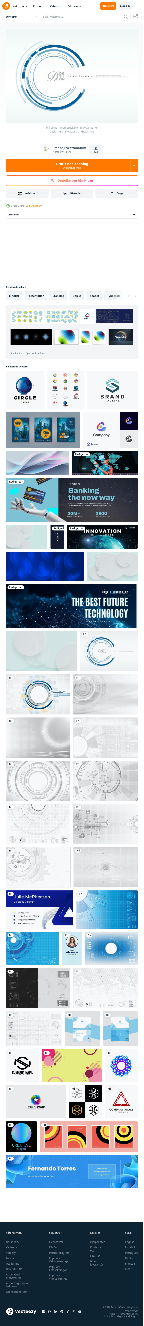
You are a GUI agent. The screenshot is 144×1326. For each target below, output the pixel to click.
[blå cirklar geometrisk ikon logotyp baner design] (109, 649)
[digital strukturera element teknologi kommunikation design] (107, 907)
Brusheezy (12, 1240)
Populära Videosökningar (58, 1275)
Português (128, 1251)
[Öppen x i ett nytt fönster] (73, 1309)
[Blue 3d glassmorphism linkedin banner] (72, 1169)
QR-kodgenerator (17, 1290)
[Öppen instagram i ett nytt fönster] (49, 1309)
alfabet (94, 294)
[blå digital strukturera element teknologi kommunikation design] (111, 946)
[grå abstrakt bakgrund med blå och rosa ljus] (37, 461)
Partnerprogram (58, 1251)
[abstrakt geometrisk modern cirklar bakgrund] (72, 1063)
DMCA (52, 1245)
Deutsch (127, 1256)
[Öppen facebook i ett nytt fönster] (43, 1309)
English (127, 1240)
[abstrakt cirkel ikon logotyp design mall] (25, 388)
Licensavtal (55, 1240)
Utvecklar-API (14, 1267)
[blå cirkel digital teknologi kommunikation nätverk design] (32, 946)
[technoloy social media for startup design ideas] (105, 461)
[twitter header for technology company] (102, 535)
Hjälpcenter (95, 1240)
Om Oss (93, 1254)
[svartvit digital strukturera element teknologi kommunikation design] (38, 986)
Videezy (11, 1251)
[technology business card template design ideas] (57, 535)
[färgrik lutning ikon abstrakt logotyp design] (121, 1063)
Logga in (125, 5)
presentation (36, 294)
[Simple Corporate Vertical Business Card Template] (72, 946)
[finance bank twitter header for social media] (72, 498)
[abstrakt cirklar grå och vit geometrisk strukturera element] (105, 735)
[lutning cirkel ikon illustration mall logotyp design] (36, 1099)
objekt (77, 294)
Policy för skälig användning (116, 1314)
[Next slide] (129, 293)
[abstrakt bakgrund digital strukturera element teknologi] (34, 1026)
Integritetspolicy (126, 1312)
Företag (11, 1256)
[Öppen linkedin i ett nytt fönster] (55, 1309)
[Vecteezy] (6, 6)
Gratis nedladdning (72, 165)
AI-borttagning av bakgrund (17, 1282)
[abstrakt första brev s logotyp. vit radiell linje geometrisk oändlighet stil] (22, 1063)
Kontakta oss (93, 1247)
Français (127, 1261)
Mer (124, 1267)
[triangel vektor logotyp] (121, 1099)
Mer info (14, 212)
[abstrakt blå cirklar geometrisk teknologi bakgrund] (38, 692)
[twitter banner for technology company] (72, 604)
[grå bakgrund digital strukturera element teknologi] (38, 822)
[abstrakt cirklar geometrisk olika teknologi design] (105, 692)
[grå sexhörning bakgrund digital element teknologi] (105, 986)
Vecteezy (11, 1245)
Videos (54, 6)
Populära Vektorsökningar (58, 1257)
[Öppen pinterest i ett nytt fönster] (61, 1309)
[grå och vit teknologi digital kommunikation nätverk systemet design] (106, 865)
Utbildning (13, 1261)
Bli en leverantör (94, 1261)
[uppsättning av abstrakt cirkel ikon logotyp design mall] (65, 388)
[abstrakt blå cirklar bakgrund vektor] (45, 564)
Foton (37, 6)
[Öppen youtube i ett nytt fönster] (79, 1309)
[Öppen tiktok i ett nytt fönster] (67, 1309)
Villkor (110, 1312)
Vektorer (18, 6)
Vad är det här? (34, 205)
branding (58, 294)
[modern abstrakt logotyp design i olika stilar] (85, 1099)
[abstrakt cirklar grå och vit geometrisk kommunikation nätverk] (38, 735)
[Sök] (126, 16)
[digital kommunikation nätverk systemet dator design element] (105, 822)
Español (127, 1245)
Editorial (73, 6)
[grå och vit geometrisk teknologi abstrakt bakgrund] (38, 779)
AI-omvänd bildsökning (13, 1274)
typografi (113, 294)
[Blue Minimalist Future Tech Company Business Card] (39, 907)
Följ (96, 151)
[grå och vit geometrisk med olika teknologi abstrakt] (105, 779)
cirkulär (14, 294)
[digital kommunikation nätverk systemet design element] (38, 865)
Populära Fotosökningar (57, 1266)
